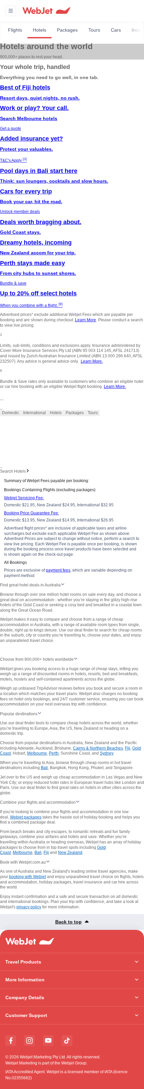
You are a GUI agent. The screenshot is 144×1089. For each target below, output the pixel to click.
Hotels (39, 30)
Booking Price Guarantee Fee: (31, 513)
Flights (15, 30)
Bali (44, 767)
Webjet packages (26, 817)
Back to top (68, 921)
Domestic (10, 412)
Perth (54, 753)
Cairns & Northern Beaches (98, 748)
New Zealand (70, 852)
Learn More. (92, 361)
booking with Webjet (27, 876)
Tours (94, 30)
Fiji (127, 748)
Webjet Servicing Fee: (24, 498)
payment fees (58, 570)
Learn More (85, 320)
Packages (67, 30)
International (34, 412)
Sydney (106, 753)
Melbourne (37, 753)
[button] (10, 10)
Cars (116, 30)
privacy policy (28, 907)
